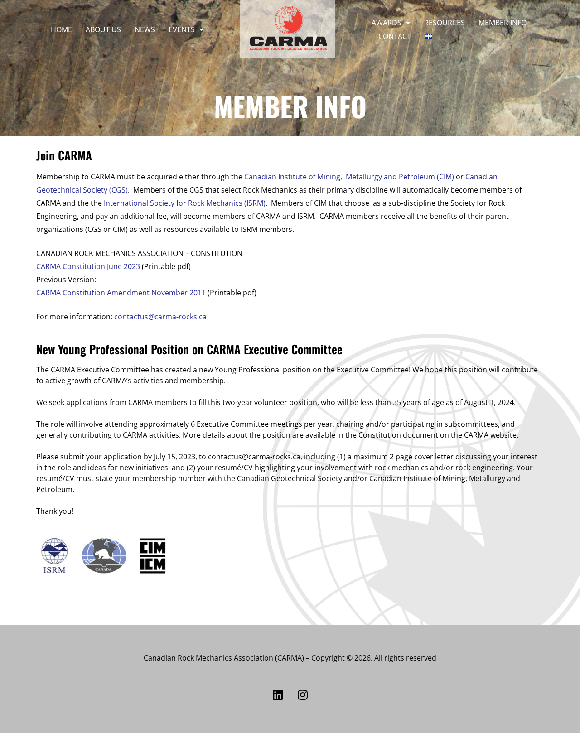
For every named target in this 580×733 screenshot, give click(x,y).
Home (61, 29)
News (145, 29)
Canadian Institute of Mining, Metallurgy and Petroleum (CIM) (349, 177)
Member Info (502, 23)
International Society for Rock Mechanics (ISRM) (185, 203)
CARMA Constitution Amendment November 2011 (121, 293)
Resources (444, 23)
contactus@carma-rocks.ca (160, 317)
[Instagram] (302, 694)
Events (182, 29)
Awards (386, 23)
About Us (103, 29)
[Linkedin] (277, 694)
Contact (394, 36)
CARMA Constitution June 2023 (88, 266)
